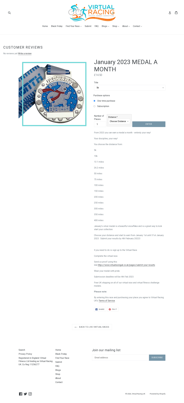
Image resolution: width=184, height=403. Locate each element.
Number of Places (99, 117)
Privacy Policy (25, 354)
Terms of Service (107, 300)
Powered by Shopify (157, 394)
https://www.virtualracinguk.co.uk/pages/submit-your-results (126, 265)
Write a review (25, 53)
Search (22, 350)
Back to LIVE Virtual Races (94, 327)
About (126, 26)
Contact (138, 26)
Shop (116, 26)
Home (45, 26)
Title (96, 82)
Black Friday (57, 26)
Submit (88, 26)
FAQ (96, 26)
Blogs (106, 26)
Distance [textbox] (113, 117)
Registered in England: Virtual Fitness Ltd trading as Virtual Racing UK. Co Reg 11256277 (36, 361)
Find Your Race (74, 26)
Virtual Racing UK (138, 394)
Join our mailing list (106, 350)
